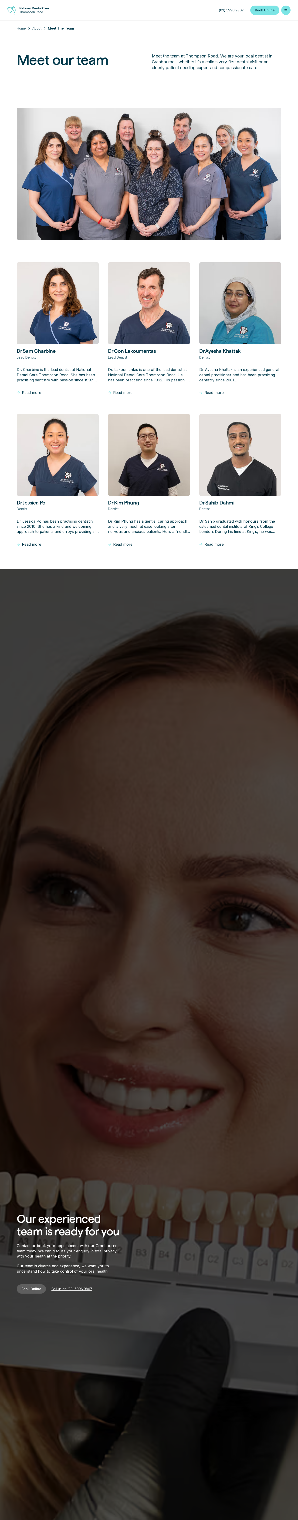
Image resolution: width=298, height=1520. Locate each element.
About (36, 28)
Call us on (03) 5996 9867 (71, 1289)
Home (21, 28)
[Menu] (286, 10)
